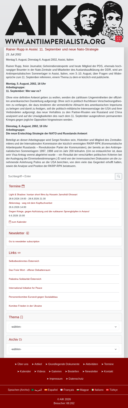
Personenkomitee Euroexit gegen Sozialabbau (33, 297)
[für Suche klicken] (118, 176)
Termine (109, 364)
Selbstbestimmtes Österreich (24, 261)
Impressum (56, 378)
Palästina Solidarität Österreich (25, 279)
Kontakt (108, 371)
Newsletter (91, 371)
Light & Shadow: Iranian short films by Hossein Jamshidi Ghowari (43, 194)
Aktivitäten (92, 364)
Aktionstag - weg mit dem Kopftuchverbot (30, 203)
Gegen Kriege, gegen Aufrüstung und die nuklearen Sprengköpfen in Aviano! (49, 211)
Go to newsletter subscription (24, 241)
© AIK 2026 (64, 399)
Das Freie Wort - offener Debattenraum (29, 270)
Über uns (23, 364)
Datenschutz (76, 378)
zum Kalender (18, 222)
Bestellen (73, 371)
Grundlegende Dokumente (64, 364)
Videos (41, 371)
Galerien (57, 371)
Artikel (38, 364)
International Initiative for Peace (25, 288)
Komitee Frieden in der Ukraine (25, 305)
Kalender (25, 371)
